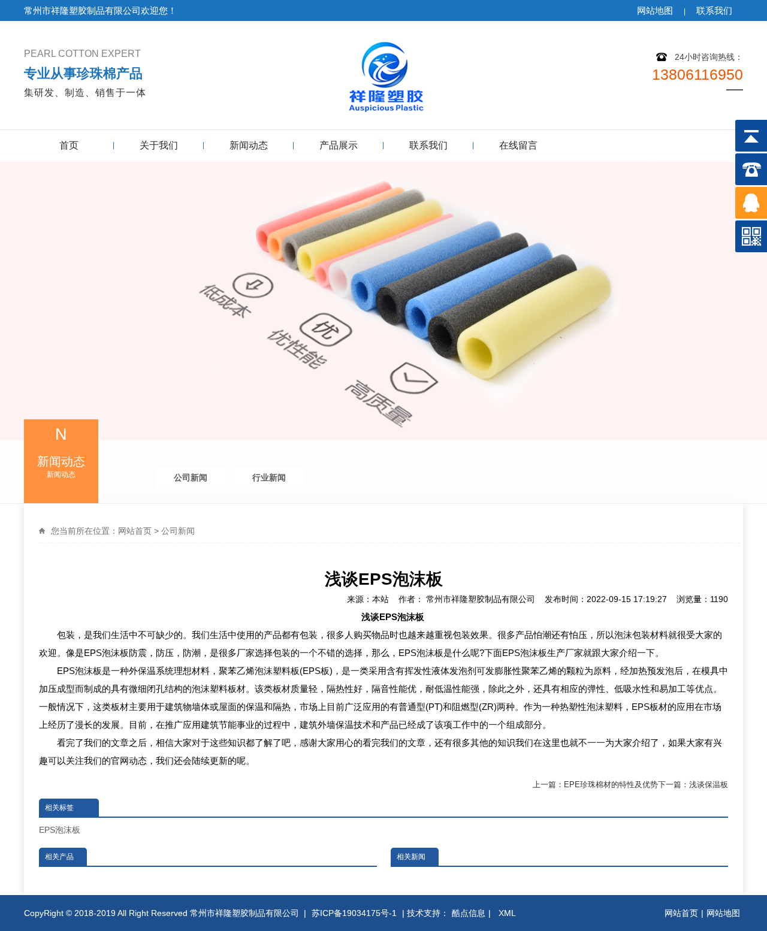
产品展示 (338, 145)
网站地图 (655, 10)
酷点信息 (468, 913)
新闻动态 (249, 145)
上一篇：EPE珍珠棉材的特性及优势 (595, 784)
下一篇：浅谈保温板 (693, 784)
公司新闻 (190, 477)
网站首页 (135, 531)
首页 (68, 145)
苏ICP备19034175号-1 (354, 913)
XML (508, 913)
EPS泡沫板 (59, 830)
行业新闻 (269, 477)
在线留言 (518, 145)
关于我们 (159, 145)
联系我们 (714, 10)
